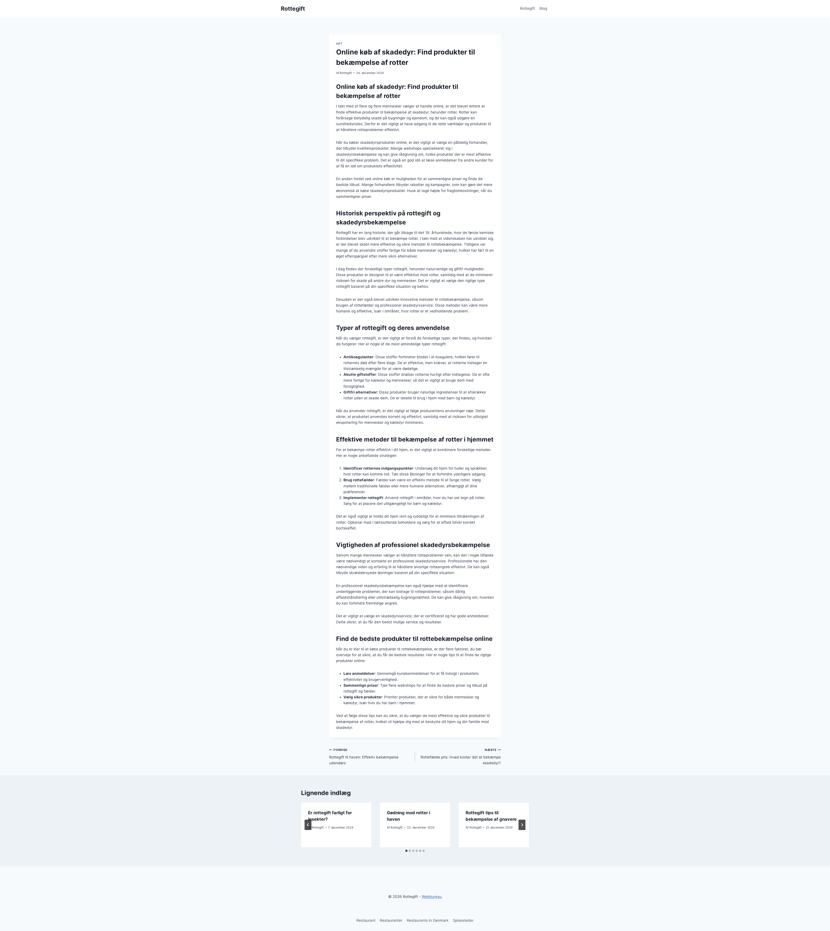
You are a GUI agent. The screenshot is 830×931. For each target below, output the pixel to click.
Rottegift (527, 8)
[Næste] (522, 825)
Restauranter (391, 920)
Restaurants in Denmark (428, 920)
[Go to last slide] (308, 825)
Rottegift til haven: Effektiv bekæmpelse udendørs (364, 756)
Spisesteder (463, 920)
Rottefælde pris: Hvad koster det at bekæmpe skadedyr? (461, 756)
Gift (339, 43)
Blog (543, 8)
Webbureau (432, 896)
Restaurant (365, 920)
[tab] (406, 851)
